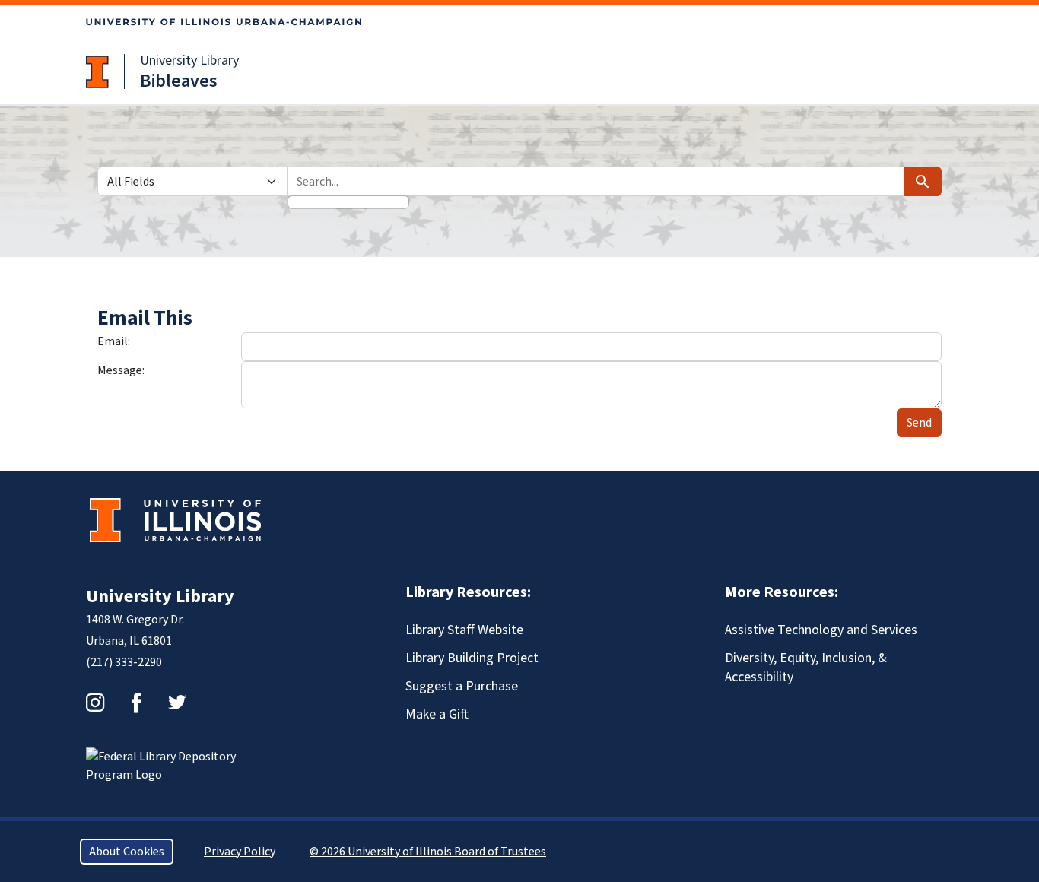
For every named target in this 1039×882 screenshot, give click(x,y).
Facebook (136, 702)
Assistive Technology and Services (821, 629)
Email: (113, 341)
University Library (189, 60)
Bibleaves (179, 81)
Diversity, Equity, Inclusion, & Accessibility (806, 668)
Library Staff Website (464, 629)
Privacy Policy (239, 851)
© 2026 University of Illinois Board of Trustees (428, 851)
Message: (121, 370)
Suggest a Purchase (461, 686)
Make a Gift (437, 714)
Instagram (95, 702)
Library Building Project (472, 658)
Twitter (177, 702)
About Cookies (126, 851)
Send (919, 422)
